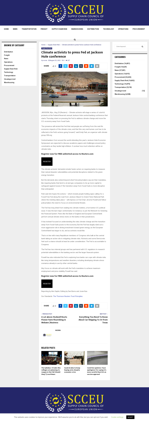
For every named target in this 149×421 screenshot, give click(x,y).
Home (6, 29)
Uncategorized (9, 79)
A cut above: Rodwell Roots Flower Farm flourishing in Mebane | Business (54, 319)
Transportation (29, 29)
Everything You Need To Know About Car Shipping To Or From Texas (93, 319)
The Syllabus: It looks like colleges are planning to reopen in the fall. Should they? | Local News (51, 371)
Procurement (139, 29)
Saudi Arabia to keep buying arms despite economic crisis (72, 370)
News (15, 29)
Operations (123, 29)
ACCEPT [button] (130, 417)
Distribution (93, 29)
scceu (45, 60)
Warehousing (77, 29)
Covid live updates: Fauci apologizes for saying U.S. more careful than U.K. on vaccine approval (96, 371)
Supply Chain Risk (59, 29)
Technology (108, 29)
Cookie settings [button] (117, 417)
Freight (44, 29)
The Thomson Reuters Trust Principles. (68, 296)
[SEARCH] (142, 46)
